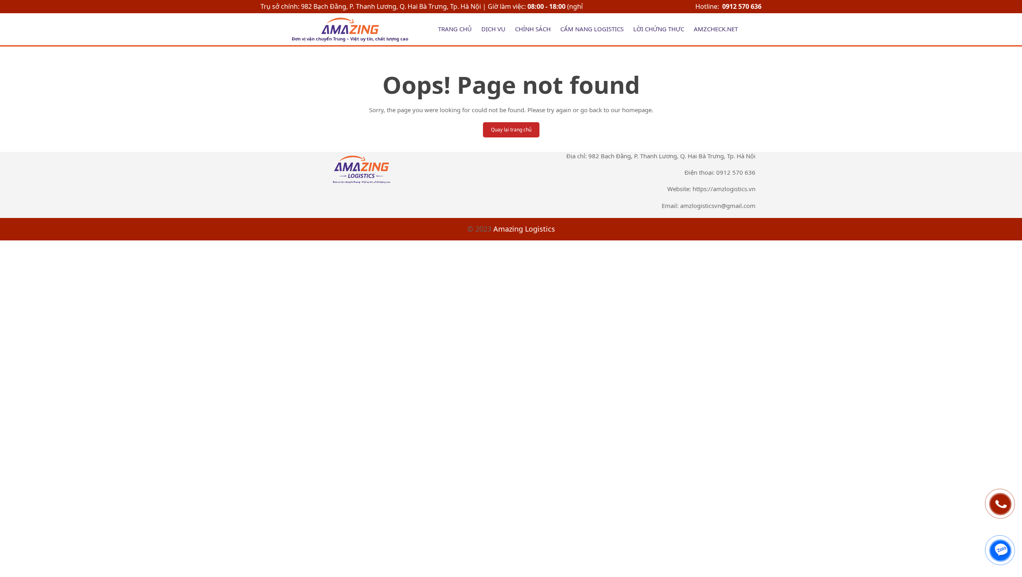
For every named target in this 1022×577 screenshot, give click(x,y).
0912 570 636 (741, 6)
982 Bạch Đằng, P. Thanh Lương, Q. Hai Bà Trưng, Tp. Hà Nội (392, 6)
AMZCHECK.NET (716, 29)
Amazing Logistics (524, 229)
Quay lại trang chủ (511, 129)
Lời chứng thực (658, 29)
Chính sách (533, 29)
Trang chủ (455, 29)
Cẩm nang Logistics (592, 29)
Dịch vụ (493, 29)
